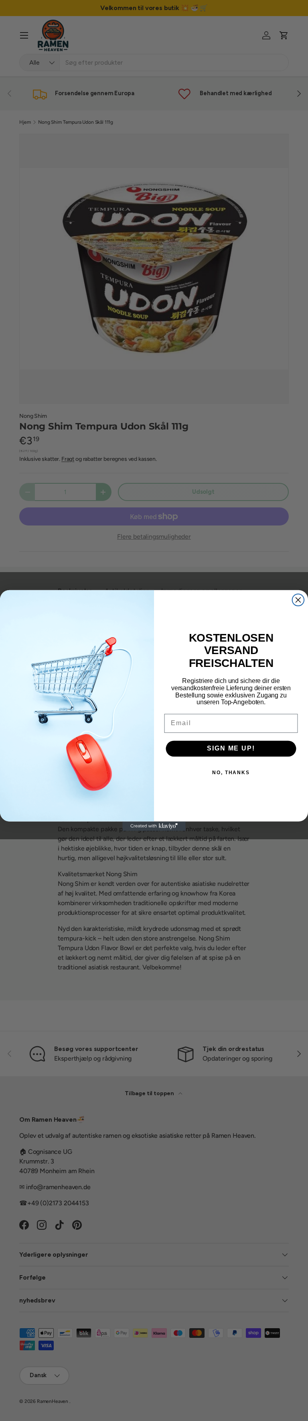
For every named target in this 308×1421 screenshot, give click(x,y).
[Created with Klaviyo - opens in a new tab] (154, 826)
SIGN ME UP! (231, 748)
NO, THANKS (231, 772)
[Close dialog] (298, 600)
